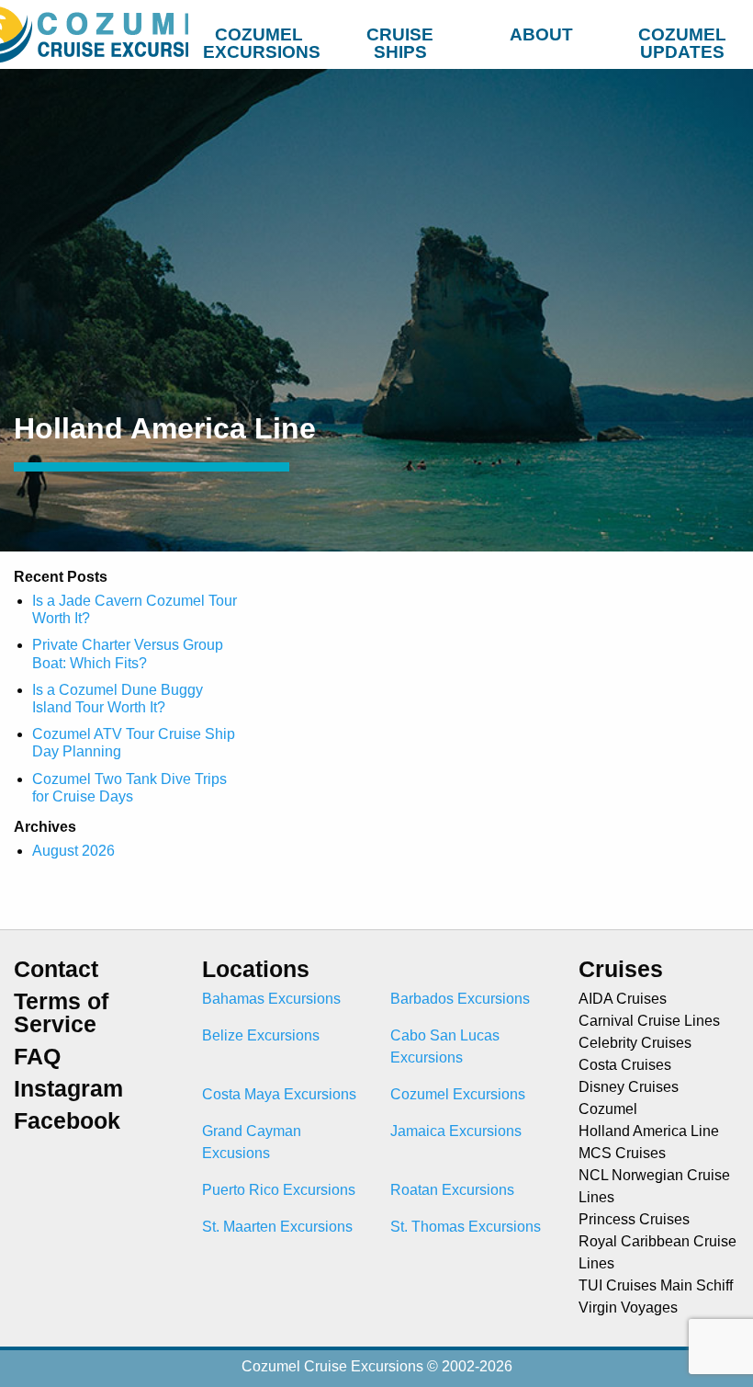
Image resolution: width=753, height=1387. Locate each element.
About (541, 34)
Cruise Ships (399, 38)
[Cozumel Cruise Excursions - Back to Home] (94, 34)
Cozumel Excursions (261, 38)
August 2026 (73, 850)
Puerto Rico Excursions (278, 1190)
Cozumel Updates (682, 38)
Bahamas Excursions (271, 998)
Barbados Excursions (460, 998)
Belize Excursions (261, 1035)
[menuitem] (259, 31)
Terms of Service (61, 1013)
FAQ (37, 1056)
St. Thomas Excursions (465, 1226)
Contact (56, 969)
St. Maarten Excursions (277, 1226)
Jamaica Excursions (456, 1131)
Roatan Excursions (452, 1190)
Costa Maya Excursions (279, 1094)
